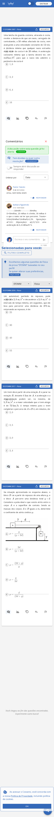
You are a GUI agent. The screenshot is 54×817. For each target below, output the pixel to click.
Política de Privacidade (22, 796)
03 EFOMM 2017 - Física (12, 386)
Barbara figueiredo (21, 204)
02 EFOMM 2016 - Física (12, 290)
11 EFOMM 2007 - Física (12, 29)
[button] (44, 3)
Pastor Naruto (19, 187)
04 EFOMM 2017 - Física (12, 486)
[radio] (6, 51)
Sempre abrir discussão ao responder (26, 167)
